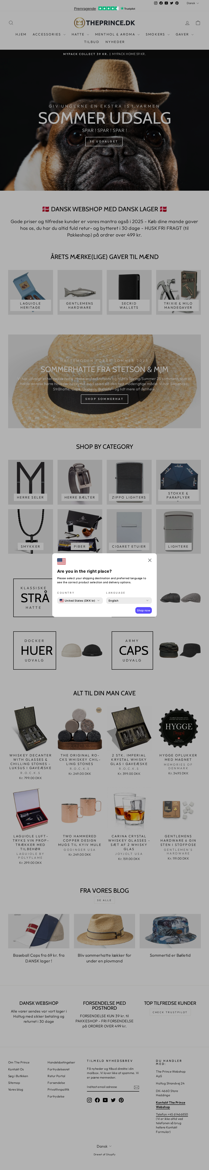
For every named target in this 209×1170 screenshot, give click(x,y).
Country (65, 592)
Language (116, 592)
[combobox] (77, 601)
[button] (150, 561)
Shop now (143, 610)
